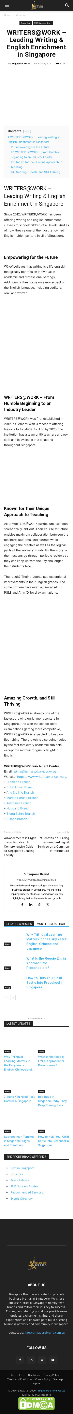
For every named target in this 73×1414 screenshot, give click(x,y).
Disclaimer (34, 1375)
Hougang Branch (18, 808)
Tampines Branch (18, 803)
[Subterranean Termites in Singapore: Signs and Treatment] (19, 1122)
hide (27, 131)
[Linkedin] (32, 905)
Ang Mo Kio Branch (20, 792)
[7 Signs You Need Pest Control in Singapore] (19, 1082)
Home (7, 15)
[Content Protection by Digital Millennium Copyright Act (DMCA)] (36, 1409)
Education (20, 15)
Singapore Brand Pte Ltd (51, 1390)
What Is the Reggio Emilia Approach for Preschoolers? (46, 963)
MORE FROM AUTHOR (51, 923)
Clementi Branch (18, 782)
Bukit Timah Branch (20, 787)
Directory (17, 1174)
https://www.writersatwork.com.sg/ (42, 777)
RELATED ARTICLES (19, 923)
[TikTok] (41, 905)
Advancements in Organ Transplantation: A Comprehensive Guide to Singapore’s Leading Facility (20, 846)
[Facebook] (23, 905)
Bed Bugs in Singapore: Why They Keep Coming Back (52, 1101)
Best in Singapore (22, 1168)
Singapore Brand (21, 63)
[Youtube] (53, 1360)
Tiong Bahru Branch (20, 814)
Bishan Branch (16, 819)
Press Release (20, 1180)
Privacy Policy (51, 1375)
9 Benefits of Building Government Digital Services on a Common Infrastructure (53, 844)
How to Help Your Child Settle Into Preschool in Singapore (44, 982)
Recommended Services (27, 1192)
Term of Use (18, 1375)
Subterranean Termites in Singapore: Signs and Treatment (19, 1141)
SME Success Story (43, 23)
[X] (49, 905)
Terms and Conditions (19, 1379)
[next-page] (13, 997)
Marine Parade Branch (22, 798)
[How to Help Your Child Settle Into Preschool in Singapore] (14, 983)
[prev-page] (6, 997)
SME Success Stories (24, 1186)
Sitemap (58, 1379)
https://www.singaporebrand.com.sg (36, 879)
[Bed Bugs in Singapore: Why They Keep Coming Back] (53, 1082)
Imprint (36, 1383)
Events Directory (22, 1198)
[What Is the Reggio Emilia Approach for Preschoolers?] (14, 963)
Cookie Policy (42, 1379)
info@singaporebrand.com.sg (45, 1332)
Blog (7, 944)
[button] (6, 5)
